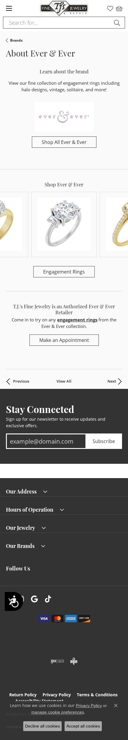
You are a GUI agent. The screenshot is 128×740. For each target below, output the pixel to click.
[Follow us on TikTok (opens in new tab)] (48, 599)
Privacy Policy (57, 695)
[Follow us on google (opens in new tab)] (34, 599)
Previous (21, 381)
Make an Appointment (64, 340)
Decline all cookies (42, 726)
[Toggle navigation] (9, 8)
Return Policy (23, 695)
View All (64, 381)
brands (16, 40)
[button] (110, 8)
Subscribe (104, 441)
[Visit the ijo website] (57, 661)
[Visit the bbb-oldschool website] (73, 661)
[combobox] (57, 22)
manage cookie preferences (57, 712)
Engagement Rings (64, 271)
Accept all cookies (83, 726)
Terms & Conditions (97, 695)
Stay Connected (40, 408)
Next (111, 381)
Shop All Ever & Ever (64, 142)
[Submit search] (118, 22)
